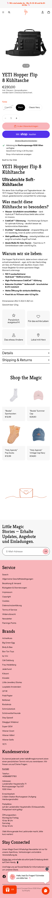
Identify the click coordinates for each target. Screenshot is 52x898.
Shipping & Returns (17, 360)
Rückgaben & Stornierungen (14, 587)
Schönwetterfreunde (11, 713)
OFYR (4, 691)
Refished (6, 700)
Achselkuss (7, 638)
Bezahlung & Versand (11, 583)
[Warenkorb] (49, 12)
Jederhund (7, 669)
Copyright (6, 596)
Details (7, 353)
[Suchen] (9, 12)
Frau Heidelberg (9, 664)
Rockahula (6, 704)
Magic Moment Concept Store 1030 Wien (25, 888)
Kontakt (5, 769)
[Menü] (3, 12)
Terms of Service (9, 609)
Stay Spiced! (7, 717)
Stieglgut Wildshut (10, 722)
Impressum (7, 592)
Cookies (5, 601)
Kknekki (5, 678)
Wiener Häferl (8, 735)
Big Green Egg (8, 642)
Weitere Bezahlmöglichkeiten (26, 141)
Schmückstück (8, 709)
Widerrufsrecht (9, 614)
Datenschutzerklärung (12, 605)
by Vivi (5, 656)
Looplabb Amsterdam (11, 687)
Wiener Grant (8, 731)
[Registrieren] (46, 551)
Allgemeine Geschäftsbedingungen (17, 579)
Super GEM (7, 726)
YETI (4, 744)
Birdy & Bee (7, 647)
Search (5, 574)
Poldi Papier (7, 695)
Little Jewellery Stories (12, 682)
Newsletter (7, 618)
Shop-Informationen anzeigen (18, 154)
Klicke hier (7, 859)
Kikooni (5, 673)
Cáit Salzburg (8, 660)
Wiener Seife (8, 739)
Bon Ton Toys (8, 651)
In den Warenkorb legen (27, 126)
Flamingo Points (9, 623)
